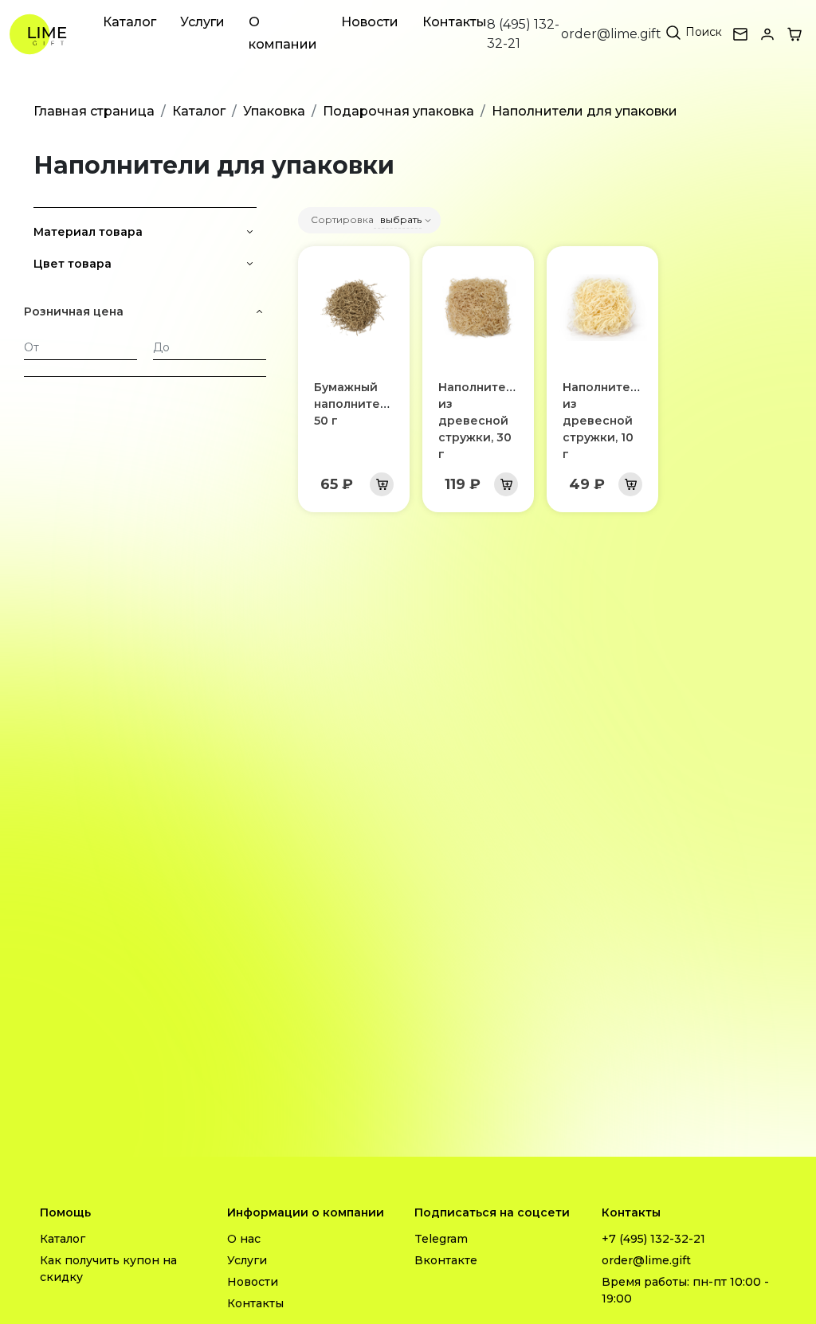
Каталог (129, 21)
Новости (369, 21)
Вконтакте (445, 1260)
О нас (244, 1239)
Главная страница (94, 111)
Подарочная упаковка (398, 111)
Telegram (441, 1239)
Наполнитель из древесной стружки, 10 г (603, 420)
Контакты (454, 21)
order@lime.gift (611, 33)
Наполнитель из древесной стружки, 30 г (479, 420)
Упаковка (274, 111)
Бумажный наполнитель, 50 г (355, 404)
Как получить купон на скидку (108, 1268)
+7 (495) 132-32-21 (653, 1239)
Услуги (202, 21)
